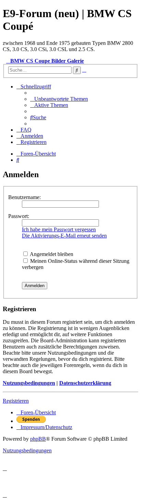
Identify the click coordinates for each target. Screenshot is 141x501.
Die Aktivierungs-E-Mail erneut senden (64, 236)
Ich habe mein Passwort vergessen (59, 229)
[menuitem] (59, 99)
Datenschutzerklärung (85, 383)
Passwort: (18, 216)
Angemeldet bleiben (51, 254)
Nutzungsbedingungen (29, 383)
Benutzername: (24, 197)
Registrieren (16, 401)
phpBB (38, 439)
